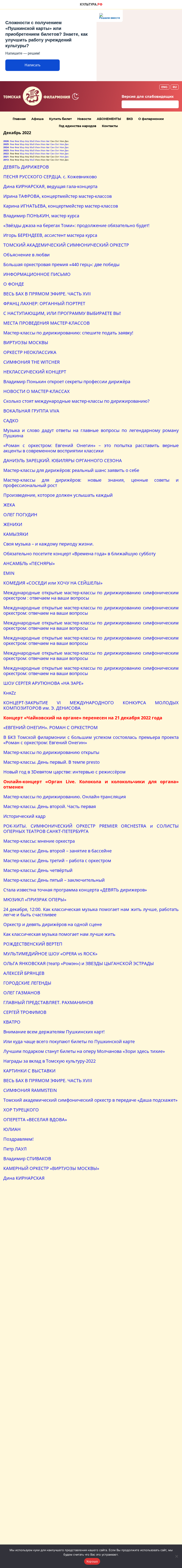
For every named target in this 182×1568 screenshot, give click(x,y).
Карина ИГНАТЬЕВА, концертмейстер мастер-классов (60, 206)
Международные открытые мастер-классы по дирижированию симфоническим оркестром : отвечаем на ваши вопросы (91, 595)
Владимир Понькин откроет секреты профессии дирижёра (66, 382)
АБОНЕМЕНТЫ (109, 119)
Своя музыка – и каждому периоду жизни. (48, 544)
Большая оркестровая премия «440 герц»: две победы (61, 264)
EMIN (8, 573)
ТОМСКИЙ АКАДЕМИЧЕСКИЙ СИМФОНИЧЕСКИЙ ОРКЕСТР (66, 245)
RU (175, 87)
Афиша (37, 119)
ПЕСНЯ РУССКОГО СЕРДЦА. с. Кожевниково (50, 177)
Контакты (110, 126)
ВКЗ (130, 119)
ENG (164, 87)
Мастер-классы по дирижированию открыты (51, 752)
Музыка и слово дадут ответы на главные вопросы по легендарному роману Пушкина (91, 433)
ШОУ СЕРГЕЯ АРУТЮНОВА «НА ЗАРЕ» (43, 683)
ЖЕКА (9, 505)
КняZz (9, 693)
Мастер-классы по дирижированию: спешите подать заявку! (68, 333)
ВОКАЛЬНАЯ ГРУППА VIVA (31, 411)
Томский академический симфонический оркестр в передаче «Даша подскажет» (90, 1100)
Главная (19, 119)
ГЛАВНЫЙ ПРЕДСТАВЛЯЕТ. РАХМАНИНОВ (48, 1002)
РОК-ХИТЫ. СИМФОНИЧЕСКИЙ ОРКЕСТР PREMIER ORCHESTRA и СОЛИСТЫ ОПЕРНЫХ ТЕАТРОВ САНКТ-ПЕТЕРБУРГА (91, 828)
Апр (27, 141)
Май (32, 141)
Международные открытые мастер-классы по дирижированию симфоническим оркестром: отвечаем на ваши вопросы (91, 610)
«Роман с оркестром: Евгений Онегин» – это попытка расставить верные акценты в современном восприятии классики (91, 448)
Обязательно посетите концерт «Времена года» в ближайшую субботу (79, 554)
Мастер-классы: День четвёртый (38, 870)
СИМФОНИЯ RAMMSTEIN (30, 1090)
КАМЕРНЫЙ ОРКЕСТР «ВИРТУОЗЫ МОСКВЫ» (51, 1168)
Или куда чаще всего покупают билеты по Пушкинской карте (69, 1041)
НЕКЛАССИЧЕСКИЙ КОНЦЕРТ (34, 372)
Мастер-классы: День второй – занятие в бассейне (57, 851)
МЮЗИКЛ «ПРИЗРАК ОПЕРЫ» (34, 900)
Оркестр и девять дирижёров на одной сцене (52, 924)
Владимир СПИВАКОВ (27, 1159)
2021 (6, 156)
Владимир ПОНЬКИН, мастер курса (41, 216)
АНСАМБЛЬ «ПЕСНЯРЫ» (29, 563)
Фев (17, 141)
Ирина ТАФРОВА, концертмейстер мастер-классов (57, 196)
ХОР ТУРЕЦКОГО (21, 1110)
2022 (6, 153)
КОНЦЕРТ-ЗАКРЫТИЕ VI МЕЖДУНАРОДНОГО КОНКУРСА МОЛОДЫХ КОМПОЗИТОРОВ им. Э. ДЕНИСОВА (91, 705)
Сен (52, 144)
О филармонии (151, 119)
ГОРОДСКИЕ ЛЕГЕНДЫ (27, 983)
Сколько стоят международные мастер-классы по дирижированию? (76, 401)
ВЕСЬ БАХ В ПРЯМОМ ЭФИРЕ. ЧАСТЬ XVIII (47, 1080)
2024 (6, 147)
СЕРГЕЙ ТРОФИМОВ (24, 1012)
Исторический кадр (24, 816)
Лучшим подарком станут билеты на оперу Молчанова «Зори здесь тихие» (84, 1051)
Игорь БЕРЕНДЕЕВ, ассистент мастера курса (50, 235)
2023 (6, 150)
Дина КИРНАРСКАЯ (24, 1178)
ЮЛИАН (12, 1129)
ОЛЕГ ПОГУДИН (20, 515)
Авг (48, 141)
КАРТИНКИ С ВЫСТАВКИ (29, 1071)
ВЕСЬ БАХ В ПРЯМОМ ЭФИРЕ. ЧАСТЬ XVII (47, 294)
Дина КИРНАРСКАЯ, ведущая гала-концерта (50, 186)
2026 (6, 141)
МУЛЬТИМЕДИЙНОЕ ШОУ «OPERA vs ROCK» (50, 954)
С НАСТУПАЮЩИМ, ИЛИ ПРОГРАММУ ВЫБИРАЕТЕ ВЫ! (62, 313)
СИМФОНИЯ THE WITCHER (31, 362)
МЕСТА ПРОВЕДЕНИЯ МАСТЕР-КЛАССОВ (46, 323)
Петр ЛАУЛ (15, 1149)
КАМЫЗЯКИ (15, 534)
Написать (32, 65)
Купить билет (60, 119)
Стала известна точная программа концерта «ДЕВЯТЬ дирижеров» (75, 890)
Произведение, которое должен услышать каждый (58, 495)
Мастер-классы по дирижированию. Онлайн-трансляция (64, 797)
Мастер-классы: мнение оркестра (39, 841)
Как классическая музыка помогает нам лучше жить (59, 934)
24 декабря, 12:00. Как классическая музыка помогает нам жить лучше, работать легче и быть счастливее (91, 912)
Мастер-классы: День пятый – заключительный (54, 880)
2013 (6, 159)
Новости (84, 119)
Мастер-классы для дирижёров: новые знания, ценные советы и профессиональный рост (91, 482)
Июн (37, 141)
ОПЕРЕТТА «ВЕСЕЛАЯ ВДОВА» (35, 1120)
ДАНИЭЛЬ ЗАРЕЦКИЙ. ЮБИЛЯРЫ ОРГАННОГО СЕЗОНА (62, 460)
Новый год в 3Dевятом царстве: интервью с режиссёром (64, 772)
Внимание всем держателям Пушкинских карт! (54, 1032)
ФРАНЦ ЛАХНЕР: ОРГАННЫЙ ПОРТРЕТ (44, 303)
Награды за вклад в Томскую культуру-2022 (49, 1061)
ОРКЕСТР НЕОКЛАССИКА (29, 352)
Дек (67, 144)
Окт (57, 144)
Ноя (62, 144)
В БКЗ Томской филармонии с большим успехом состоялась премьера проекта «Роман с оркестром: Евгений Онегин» (91, 740)
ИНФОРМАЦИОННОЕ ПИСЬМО (37, 274)
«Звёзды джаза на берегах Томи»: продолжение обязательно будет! (76, 225)
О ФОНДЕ (13, 284)
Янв (12, 141)
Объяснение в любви (26, 255)
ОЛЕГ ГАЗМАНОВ (21, 993)
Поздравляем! (18, 1139)
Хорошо (92, 1561)
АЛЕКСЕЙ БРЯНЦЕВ (23, 973)
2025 (6, 144)
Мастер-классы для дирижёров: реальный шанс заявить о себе (71, 470)
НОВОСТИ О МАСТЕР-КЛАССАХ (36, 391)
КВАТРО (11, 1022)
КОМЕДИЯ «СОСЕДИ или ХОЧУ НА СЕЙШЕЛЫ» (53, 583)
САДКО (10, 421)
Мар (22, 141)
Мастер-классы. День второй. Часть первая (49, 806)
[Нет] (176, 1556)
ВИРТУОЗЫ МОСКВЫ (25, 342)
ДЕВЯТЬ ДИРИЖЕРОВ (26, 167)
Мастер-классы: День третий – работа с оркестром (57, 860)
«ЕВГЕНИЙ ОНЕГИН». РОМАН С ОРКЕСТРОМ (50, 727)
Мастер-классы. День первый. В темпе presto (51, 762)
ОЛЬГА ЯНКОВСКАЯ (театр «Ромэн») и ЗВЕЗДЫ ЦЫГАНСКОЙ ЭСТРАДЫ (78, 963)
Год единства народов (77, 126)
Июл (43, 141)
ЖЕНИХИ (12, 524)
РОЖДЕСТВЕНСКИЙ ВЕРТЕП (32, 944)
